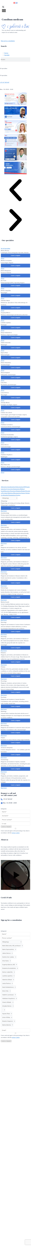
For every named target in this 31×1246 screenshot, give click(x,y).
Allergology (4, 487)
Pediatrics (18, 491)
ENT (25, 487)
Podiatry (23, 491)
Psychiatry (5, 493)
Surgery (23, 493)
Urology (18, 495)
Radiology (10, 493)
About (2, 258)
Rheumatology (17, 493)
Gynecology (10, 489)
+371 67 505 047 (4, 82)
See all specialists (5, 248)
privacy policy (16, 833)
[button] (3, 7)
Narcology (7, 491)
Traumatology (12, 495)
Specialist (6, 55)
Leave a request (15, 255)
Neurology (13, 491)
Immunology (16, 489)
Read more (4, 511)
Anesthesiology (11, 487)
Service (6, 53)
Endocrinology (20, 487)
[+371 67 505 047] (2, 78)
